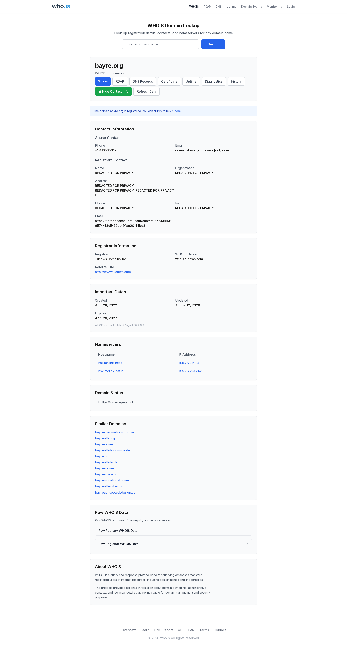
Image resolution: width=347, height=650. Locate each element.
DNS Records (143, 81)
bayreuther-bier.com (110, 486)
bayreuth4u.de (106, 462)
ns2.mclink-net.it (110, 371)
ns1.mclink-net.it (110, 363)
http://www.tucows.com (113, 272)
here (177, 111)
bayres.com (104, 444)
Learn (145, 630)
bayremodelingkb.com (112, 480)
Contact (220, 630)
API (180, 630)
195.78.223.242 (190, 371)
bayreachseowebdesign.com (116, 492)
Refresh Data (146, 91)
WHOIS (194, 6)
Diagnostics (213, 81)
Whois (103, 81)
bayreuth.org (105, 438)
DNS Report (163, 630)
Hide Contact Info (115, 91)
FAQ (191, 630)
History (236, 81)
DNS (219, 6)
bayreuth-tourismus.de (112, 450)
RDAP (207, 6)
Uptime (231, 6)
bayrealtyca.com (107, 474)
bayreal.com (104, 468)
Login (291, 6)
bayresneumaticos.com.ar (114, 432)
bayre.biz (102, 456)
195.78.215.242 (190, 363)
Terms (204, 630)
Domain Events (251, 6)
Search (213, 44)
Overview (128, 630)
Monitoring (274, 6)
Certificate (169, 81)
